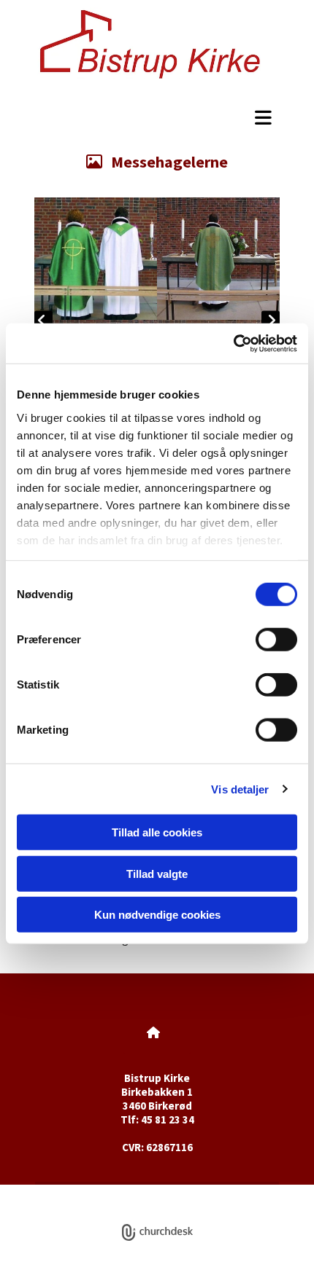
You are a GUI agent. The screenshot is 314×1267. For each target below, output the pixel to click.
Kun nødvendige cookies (157, 915)
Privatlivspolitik (103, 1192)
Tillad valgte (157, 873)
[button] (157, 117)
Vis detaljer (240, 788)
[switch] (276, 639)
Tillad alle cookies (157, 832)
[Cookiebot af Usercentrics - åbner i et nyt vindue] (233, 343)
